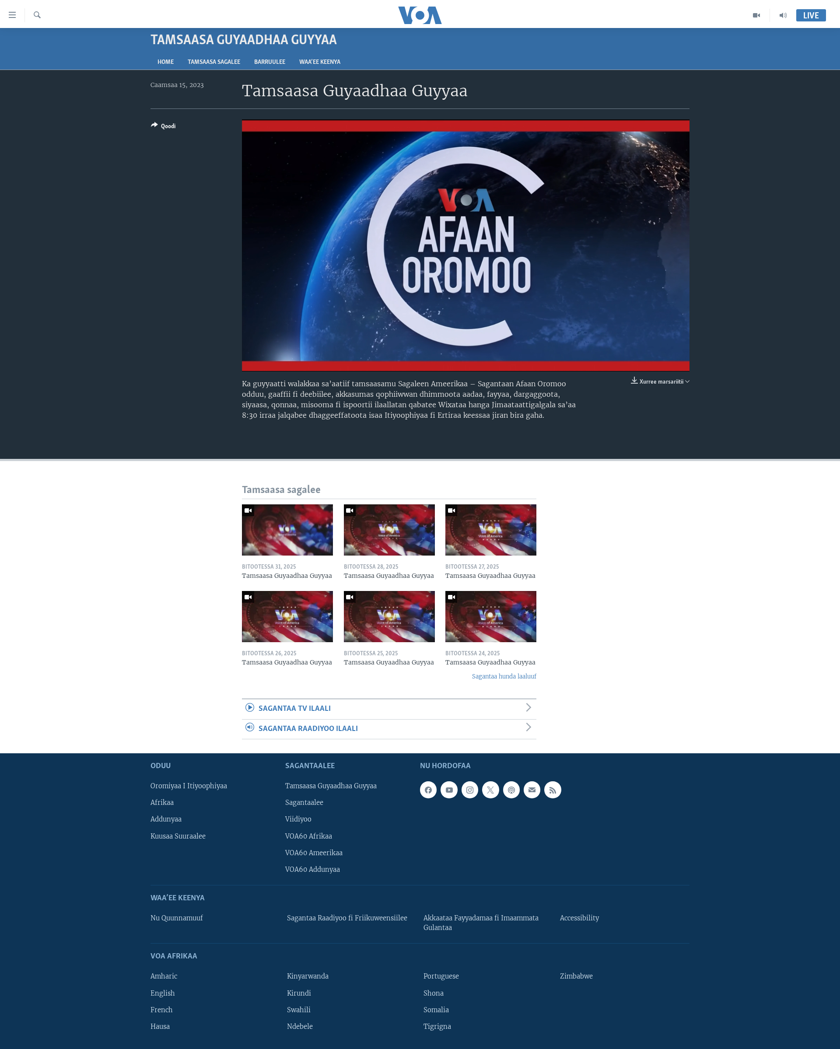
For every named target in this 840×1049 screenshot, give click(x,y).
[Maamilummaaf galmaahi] (532, 789)
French (161, 1010)
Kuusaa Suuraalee (178, 836)
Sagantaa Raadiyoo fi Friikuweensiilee (347, 918)
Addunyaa (166, 819)
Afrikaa (162, 803)
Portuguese (441, 976)
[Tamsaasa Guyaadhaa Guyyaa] (287, 530)
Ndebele (300, 1027)
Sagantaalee (304, 803)
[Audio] (783, 15)
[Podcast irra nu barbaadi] (511, 789)
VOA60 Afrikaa (308, 836)
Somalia (436, 1010)
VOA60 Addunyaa (312, 870)
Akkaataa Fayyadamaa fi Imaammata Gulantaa (481, 923)
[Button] (163, 127)
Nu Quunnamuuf (176, 918)
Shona (434, 993)
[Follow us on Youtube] (449, 789)
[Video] (756, 15)
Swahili (299, 1010)
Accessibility (579, 918)
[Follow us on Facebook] (428, 789)
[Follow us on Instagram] (470, 789)
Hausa (160, 1027)
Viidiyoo (298, 819)
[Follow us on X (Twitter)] (490, 789)
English (162, 993)
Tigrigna (437, 1027)
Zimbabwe (576, 976)
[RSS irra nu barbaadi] (552, 789)
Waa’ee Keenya (319, 62)
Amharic (163, 976)
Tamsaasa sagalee (214, 62)
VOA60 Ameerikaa (314, 853)
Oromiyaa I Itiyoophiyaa (188, 786)
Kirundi (299, 993)
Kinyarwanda (308, 976)
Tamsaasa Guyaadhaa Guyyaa (331, 786)
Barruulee (269, 62)
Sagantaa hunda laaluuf (504, 676)
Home (166, 62)
